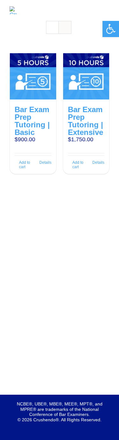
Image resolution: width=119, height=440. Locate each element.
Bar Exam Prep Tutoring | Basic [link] (32, 121)
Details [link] (45, 162)
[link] (110, 29)
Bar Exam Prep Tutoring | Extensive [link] (85, 121)
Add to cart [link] (24, 164)
